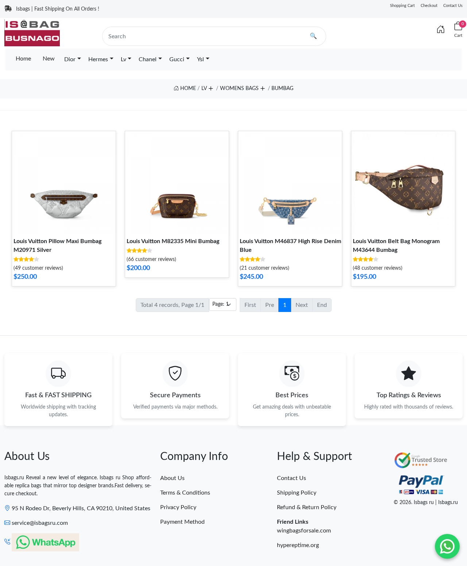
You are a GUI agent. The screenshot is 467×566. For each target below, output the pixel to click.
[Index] (440, 29)
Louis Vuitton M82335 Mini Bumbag (173, 241)
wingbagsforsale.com (304, 531)
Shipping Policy (296, 493)
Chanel (148, 59)
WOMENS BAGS (239, 88)
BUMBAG (282, 88)
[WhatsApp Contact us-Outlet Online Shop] (447, 546)
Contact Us (453, 6)
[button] (210, 87)
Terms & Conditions (185, 493)
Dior (70, 59)
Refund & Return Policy (306, 507)
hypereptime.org (298, 545)
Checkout (429, 6)
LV (204, 88)
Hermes (98, 59)
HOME (187, 88)
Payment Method (182, 522)
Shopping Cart (402, 6)
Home (23, 59)
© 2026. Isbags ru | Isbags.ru (426, 502)
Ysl (200, 59)
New (49, 59)
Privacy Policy (178, 507)
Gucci (176, 59)
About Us (172, 478)
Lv (123, 59)
